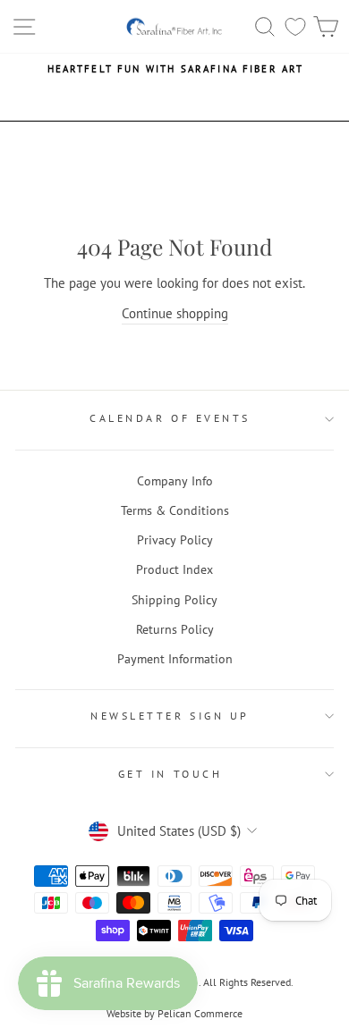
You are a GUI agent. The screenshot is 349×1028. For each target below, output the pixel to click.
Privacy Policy (175, 540)
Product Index (174, 569)
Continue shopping (175, 313)
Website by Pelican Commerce (174, 1013)
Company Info (175, 481)
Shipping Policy (174, 600)
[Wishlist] (295, 26)
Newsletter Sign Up (170, 715)
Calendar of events (170, 418)
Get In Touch (170, 773)
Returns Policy (175, 629)
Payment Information (175, 659)
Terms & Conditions (175, 510)
